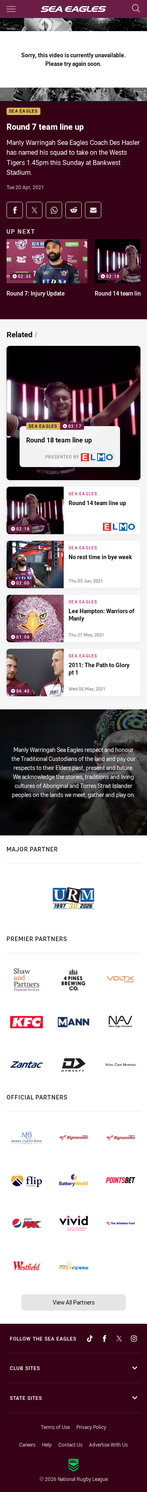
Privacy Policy (91, 1427)
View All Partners (74, 1302)
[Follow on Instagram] (134, 1338)
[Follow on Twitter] (119, 1338)
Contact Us (70, 1444)
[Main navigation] (11, 9)
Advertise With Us (108, 1444)
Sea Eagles (23, 111)
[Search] (135, 9)
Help (47, 1444)
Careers (27, 1444)
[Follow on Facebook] (104, 1338)
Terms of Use (55, 1427)
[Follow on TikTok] (90, 1338)
